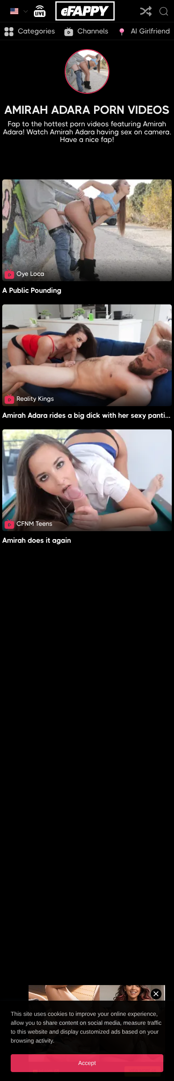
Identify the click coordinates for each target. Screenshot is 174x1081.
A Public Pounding (32, 290)
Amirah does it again (36, 540)
